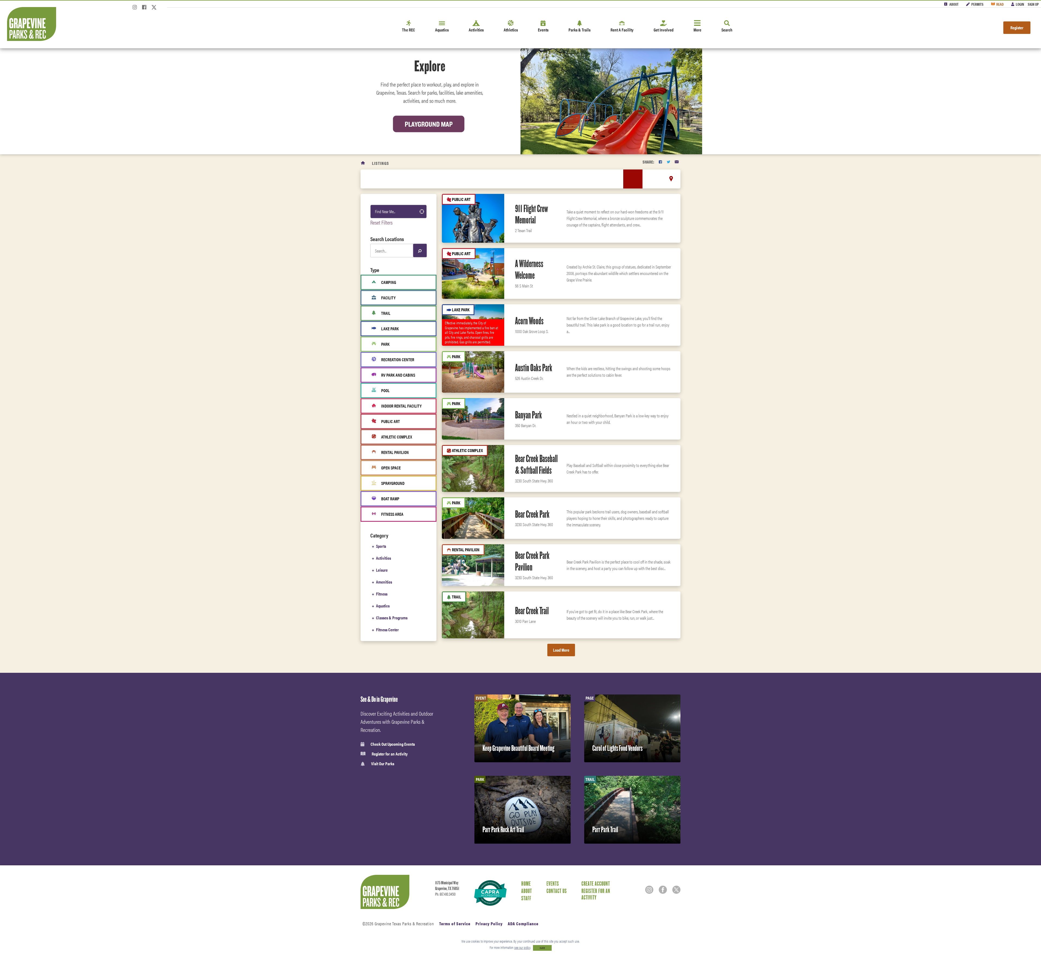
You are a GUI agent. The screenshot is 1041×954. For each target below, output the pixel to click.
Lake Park (390, 328)
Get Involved (663, 30)
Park (385, 344)
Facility (388, 297)
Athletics (511, 30)
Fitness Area (392, 514)
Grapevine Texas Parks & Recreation (404, 923)
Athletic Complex (396, 437)
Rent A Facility (622, 30)
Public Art (390, 421)
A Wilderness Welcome (529, 269)
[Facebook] (144, 9)
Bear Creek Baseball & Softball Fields (536, 464)
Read (1000, 4)
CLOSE (542, 948)
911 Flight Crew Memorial (531, 214)
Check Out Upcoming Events (393, 744)
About (954, 4)
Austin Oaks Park (533, 367)
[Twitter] (154, 9)
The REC (408, 30)
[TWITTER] (668, 162)
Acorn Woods (529, 320)
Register (1016, 27)
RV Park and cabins (398, 375)
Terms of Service (454, 923)
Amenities (384, 582)
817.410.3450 (447, 894)
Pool (385, 390)
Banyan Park (528, 414)
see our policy (522, 947)
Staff (526, 898)
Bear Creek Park (532, 514)
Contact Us (557, 891)
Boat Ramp (390, 498)
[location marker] (671, 178)
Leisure (382, 570)
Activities (476, 30)
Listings (380, 163)
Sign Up (1033, 4)
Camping (388, 282)
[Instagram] (135, 9)
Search (726, 30)
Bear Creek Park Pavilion (532, 561)
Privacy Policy (489, 923)
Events (543, 30)
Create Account (595, 883)
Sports (381, 546)
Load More (561, 650)
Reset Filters (381, 222)
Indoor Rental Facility (401, 406)
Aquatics (442, 30)
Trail (385, 313)
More (697, 30)
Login (1020, 4)
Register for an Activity (390, 754)
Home (526, 883)
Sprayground (392, 483)
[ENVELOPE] (677, 162)
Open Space (391, 468)
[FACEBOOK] (660, 162)
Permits (977, 4)
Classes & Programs (391, 617)
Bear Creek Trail (532, 610)
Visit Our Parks (382, 763)
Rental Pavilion (395, 452)
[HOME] (363, 163)
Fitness (381, 594)
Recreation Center (397, 359)
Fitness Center (387, 629)
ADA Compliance (523, 923)
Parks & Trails (579, 30)
